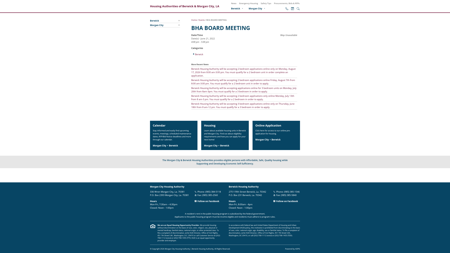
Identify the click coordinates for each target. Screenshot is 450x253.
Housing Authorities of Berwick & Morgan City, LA (184, 6)
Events (292, 9)
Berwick (235, 8)
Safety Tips (266, 3)
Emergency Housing (248, 3)
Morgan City (255, 8)
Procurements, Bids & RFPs (287, 3)
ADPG (297, 249)
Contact (287, 9)
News (233, 3)
